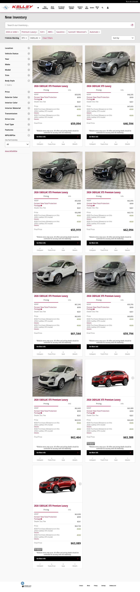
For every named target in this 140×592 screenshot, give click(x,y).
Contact (81, 585)
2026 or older (12, 32)
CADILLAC (34, 38)
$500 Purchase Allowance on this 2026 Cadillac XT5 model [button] (46, 111)
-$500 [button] (79, 109)
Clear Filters (48, 38)
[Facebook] (22, 583)
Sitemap (103, 585)
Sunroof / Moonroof (77, 32)
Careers (92, 8)
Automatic (95, 32)
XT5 (23, 38)
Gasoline (60, 32)
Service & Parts (80, 7)
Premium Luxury (29, 32)
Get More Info (41, 137)
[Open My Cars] (107, 7)
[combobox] (17, 144)
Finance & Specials (71, 7)
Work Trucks (52, 7)
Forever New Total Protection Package (45, 98)
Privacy (95, 585)
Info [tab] (69, 90)
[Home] (6, 7)
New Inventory (45, 7)
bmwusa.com (113, 585)
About (88, 585)
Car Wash (86, 7)
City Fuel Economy (11, 140)
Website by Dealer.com (26, 586)
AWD (50, 32)
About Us (97, 7)
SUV (42, 32)
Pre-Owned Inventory (61, 7)
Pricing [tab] (46, 90)
